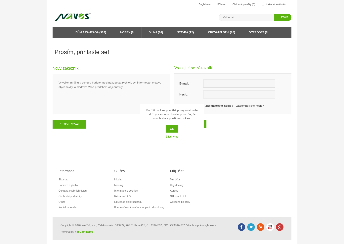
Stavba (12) (185, 32)
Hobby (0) (127, 32)
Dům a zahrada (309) (90, 32)
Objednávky (177, 185)
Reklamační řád (123, 196)
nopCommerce (84, 231)
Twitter (251, 227)
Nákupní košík (178, 196)
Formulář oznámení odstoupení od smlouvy (139, 207)
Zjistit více (172, 136)
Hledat (118, 179)
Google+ (279, 227)
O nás (62, 201)
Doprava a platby (68, 185)
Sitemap (63, 179)
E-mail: (184, 83)
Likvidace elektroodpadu (128, 201)
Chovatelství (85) (221, 32)
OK (172, 128)
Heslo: (183, 94)
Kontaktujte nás (68, 207)
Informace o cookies (126, 190)
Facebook (241, 227)
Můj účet (175, 179)
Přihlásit (221, 4)
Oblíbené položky (180, 201)
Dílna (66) (156, 32)
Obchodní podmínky (70, 196)
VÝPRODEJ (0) (259, 32)
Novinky (119, 185)
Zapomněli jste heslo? (250, 105)
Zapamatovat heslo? (219, 105)
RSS (260, 227)
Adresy (174, 190)
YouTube (270, 227)
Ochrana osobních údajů (73, 190)
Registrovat (205, 4)
